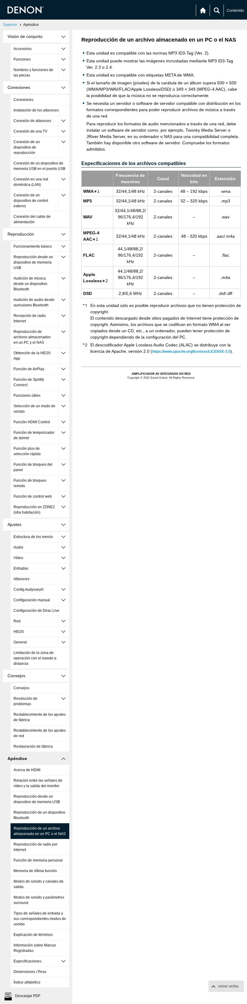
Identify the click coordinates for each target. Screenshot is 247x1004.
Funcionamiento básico (33, 246)
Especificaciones (27, 961)
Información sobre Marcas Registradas (35, 948)
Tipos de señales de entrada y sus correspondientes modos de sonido (40, 918)
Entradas (21, 568)
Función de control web (33, 496)
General (20, 642)
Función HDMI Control (32, 422)
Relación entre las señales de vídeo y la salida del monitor (38, 783)
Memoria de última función (35, 871)
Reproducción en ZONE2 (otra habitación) (34, 510)
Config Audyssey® (29, 589)
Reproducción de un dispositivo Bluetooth (39, 815)
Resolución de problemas (25, 701)
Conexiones (23, 100)
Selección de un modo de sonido (34, 409)
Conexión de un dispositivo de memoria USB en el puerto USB (39, 166)
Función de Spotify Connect (29, 382)
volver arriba (228, 986)
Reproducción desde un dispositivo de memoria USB (33, 262)
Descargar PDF (27, 996)
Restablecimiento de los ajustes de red (40, 733)
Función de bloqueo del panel (33, 467)
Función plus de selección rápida (27, 451)
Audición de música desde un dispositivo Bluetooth (30, 283)
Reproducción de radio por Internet (36, 847)
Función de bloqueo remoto (30, 483)
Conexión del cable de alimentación (32, 219)
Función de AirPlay (29, 369)
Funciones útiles (27, 395)
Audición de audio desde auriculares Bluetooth (34, 302)
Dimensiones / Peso (30, 972)
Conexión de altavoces (32, 121)
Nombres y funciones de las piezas (33, 72)
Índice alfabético (27, 982)
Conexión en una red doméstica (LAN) (31, 182)
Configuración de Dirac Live (36, 610)
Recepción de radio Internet (30, 318)
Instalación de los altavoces (36, 110)
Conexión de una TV (30, 131)
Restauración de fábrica (33, 746)
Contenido (235, 10)
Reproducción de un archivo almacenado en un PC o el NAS (40, 831)
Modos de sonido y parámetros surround (39, 900)
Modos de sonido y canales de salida (39, 884)
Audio (18, 547)
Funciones (22, 59)
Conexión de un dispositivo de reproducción (27, 147)
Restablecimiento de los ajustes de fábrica (40, 717)
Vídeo (18, 558)
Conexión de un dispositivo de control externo (31, 200)
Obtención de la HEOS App (32, 356)
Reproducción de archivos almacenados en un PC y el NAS (32, 337)
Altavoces (22, 579)
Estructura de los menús (33, 537)
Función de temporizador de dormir (34, 435)
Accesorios (23, 49)
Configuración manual (32, 600)
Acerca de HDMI (27, 770)
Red (17, 621)
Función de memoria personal (38, 860)
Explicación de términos (33, 935)
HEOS (19, 632)
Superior (10, 25)
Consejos (21, 688)
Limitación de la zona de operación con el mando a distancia (35, 658)
